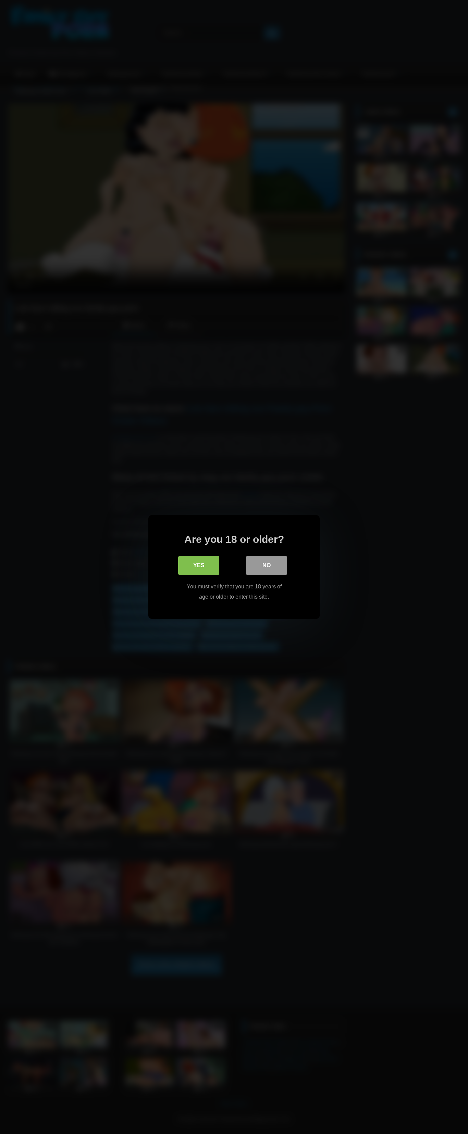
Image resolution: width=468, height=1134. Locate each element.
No (266, 565)
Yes (199, 565)
